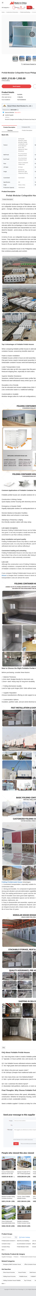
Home (3, 12)
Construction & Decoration (12, 12)
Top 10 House (27, 1280)
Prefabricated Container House (10, 1240)
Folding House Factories (9, 1276)
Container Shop (6, 1247)
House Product (22, 1272)
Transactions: (10, 110)
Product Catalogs (25, 1237)
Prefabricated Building (25, 12)
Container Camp (6, 1243)
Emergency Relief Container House (12, 1264)
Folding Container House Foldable (12, 1280)
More (3, 1283)
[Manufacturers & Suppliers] (18, 3)
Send (16, 1143)
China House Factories (9, 1272)
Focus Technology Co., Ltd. (21, 1289)
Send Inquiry (16, 86)
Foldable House (23, 1276)
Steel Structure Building (23, 1240)
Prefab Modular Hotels (23, 1247)
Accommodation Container (24, 1243)
